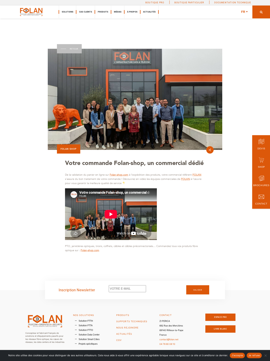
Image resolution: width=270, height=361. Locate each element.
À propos (132, 12)
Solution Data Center (89, 334)
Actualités (149, 12)
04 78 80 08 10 (167, 344)
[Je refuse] (265, 355)
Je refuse (254, 355)
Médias (117, 12)
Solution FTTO (86, 330)
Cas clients (85, 12)
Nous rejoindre (127, 327)
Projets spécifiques (88, 344)
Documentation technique (232, 2)
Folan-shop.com (119, 175)
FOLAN (196, 175)
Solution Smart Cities (89, 339)
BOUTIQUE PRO (154, 2)
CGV (119, 340)
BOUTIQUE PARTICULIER (189, 2)
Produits (103, 12)
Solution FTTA (86, 325)
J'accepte (237, 355)
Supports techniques (131, 321)
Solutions (67, 12)
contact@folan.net (168, 339)
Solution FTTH (86, 321)
